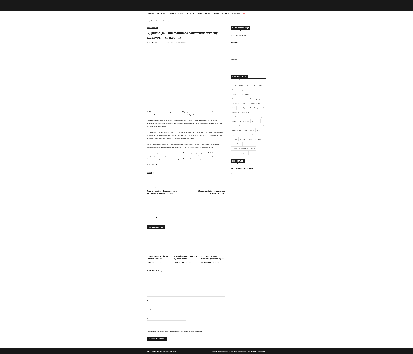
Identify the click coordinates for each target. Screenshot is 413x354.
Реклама (225, 13)
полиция (242, 139)
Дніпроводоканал (244, 90)
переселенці (249, 135)
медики (251, 130)
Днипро (259, 85)
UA (244, 13)
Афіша (207, 13)
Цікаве (216, 13)
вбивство (254, 117)
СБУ (233, 108)
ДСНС (241, 85)
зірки (245, 130)
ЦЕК (262, 108)
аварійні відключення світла (240, 117)
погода (257, 135)
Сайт (148, 319)
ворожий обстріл (244, 121)
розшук (246, 144)
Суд (239, 108)
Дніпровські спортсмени (239, 99)
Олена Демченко (155, 42)
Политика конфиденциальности (242, 168)
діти (250, 126)
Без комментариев (181, 42)
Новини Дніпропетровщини (237, 351)
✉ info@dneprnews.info (238, 35)
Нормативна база (194, 13)
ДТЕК (247, 85)
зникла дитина (236, 130)
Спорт (181, 13)
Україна (245, 108)
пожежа (234, 139)
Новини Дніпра (168, 21)
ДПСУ (234, 85)
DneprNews (150, 21)
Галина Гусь (150, 262)
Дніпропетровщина (158, 173)
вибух (234, 121)
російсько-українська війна (240, 148)
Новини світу (262, 351)
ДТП (253, 85)
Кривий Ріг (235, 103)
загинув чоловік (259, 126)
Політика (161, 13)
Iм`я (148, 300)
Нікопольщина (255, 103)
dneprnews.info (152, 164)
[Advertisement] (13, 48)
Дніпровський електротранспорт (242, 94)
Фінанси (172, 13)
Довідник (236, 13)
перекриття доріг (237, 135)
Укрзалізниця (169, 173)
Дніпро (234, 90)
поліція (249, 139)
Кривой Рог (245, 103)
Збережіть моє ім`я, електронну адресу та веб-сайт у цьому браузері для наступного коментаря (174, 331)
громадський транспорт (239, 126)
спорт (253, 148)
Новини (150, 13)
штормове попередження (239, 153)
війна (253, 121)
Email (149, 310)
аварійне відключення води (240, 112)
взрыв (262, 117)
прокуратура (259, 139)
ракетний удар (236, 144)
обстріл (259, 130)
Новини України (252, 351)
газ (258, 121)
